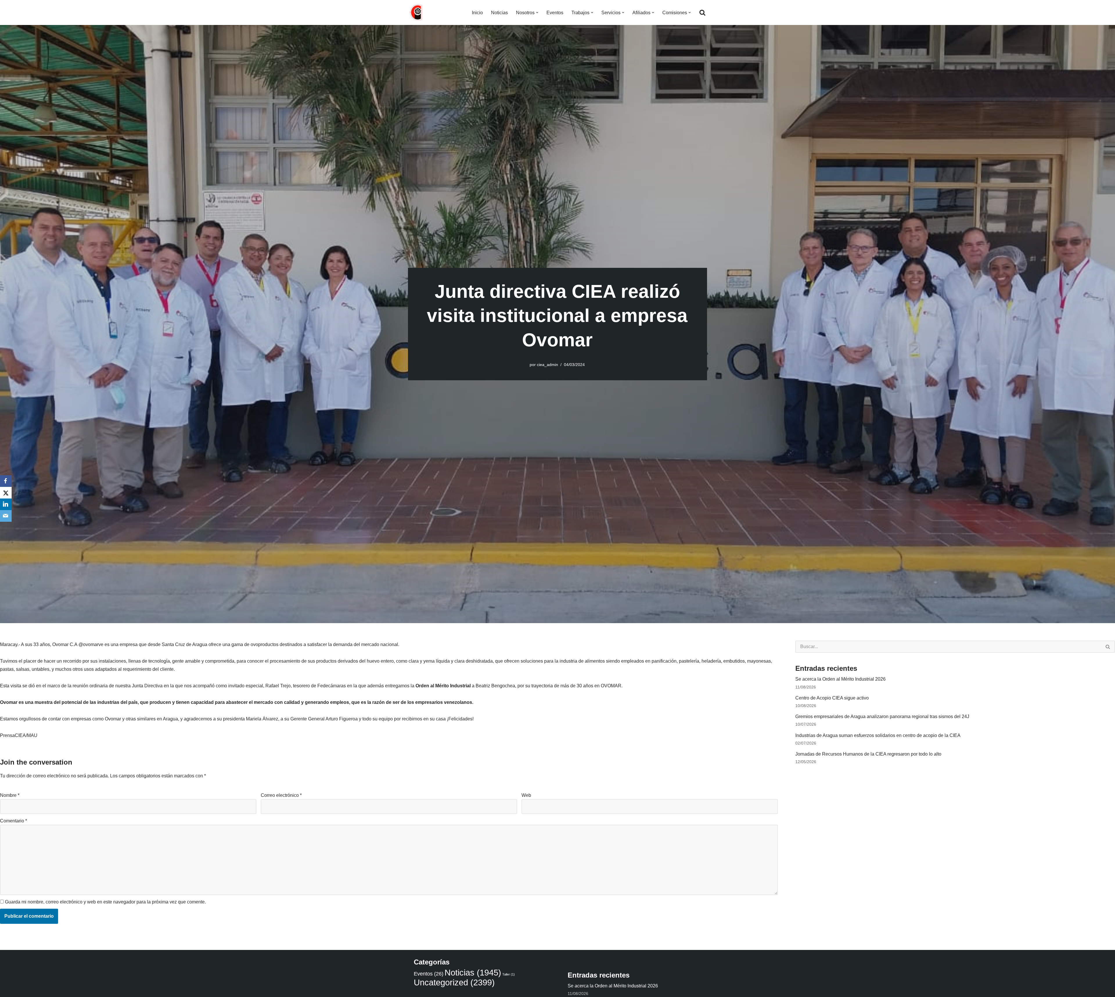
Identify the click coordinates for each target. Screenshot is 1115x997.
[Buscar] (702, 12)
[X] (6, 492)
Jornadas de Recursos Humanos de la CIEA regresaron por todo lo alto (868, 754)
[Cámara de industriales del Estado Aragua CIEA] (416, 12)
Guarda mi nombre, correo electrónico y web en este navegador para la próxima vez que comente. (105, 901)
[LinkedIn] (6, 504)
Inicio (477, 12)
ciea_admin (547, 364)
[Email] (6, 516)
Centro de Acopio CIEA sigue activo (832, 697)
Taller (508, 974)
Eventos (554, 12)
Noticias (499, 12)
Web (526, 795)
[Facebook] (6, 481)
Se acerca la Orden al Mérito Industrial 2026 (840, 679)
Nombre (9, 795)
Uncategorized (454, 982)
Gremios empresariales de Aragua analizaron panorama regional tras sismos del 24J (882, 716)
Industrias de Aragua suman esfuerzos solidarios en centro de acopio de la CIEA (878, 735)
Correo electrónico (281, 795)
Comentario (13, 820)
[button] (537, 12)
